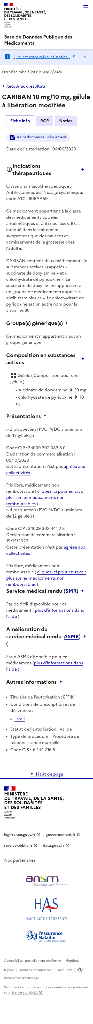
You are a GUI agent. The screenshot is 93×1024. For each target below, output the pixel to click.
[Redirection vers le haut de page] (84, 169)
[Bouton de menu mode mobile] (86, 7)
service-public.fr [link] (18, 845)
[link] (46, 40)
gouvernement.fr (61, 834)
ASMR (71, 636)
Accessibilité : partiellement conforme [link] (32, 960)
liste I (19, 719)
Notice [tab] (66, 121)
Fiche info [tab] (20, 121)
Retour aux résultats (26, 86)
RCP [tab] (44, 121)
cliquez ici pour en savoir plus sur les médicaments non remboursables (46, 497)
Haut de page (49, 774)
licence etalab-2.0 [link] (24, 992)
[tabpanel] (46, 446)
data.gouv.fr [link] (53, 845)
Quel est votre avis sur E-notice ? (41, 57)
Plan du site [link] (64, 970)
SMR (70, 591)
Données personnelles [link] (35, 970)
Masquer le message (85, 56)
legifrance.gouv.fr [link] (19, 834)
